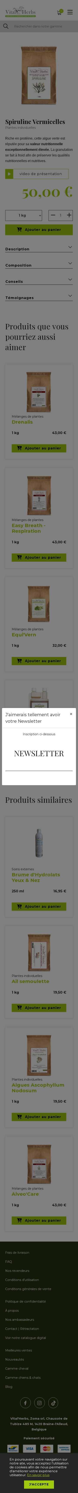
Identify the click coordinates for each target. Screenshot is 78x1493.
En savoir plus (38, 1475)
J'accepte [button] (39, 1484)
